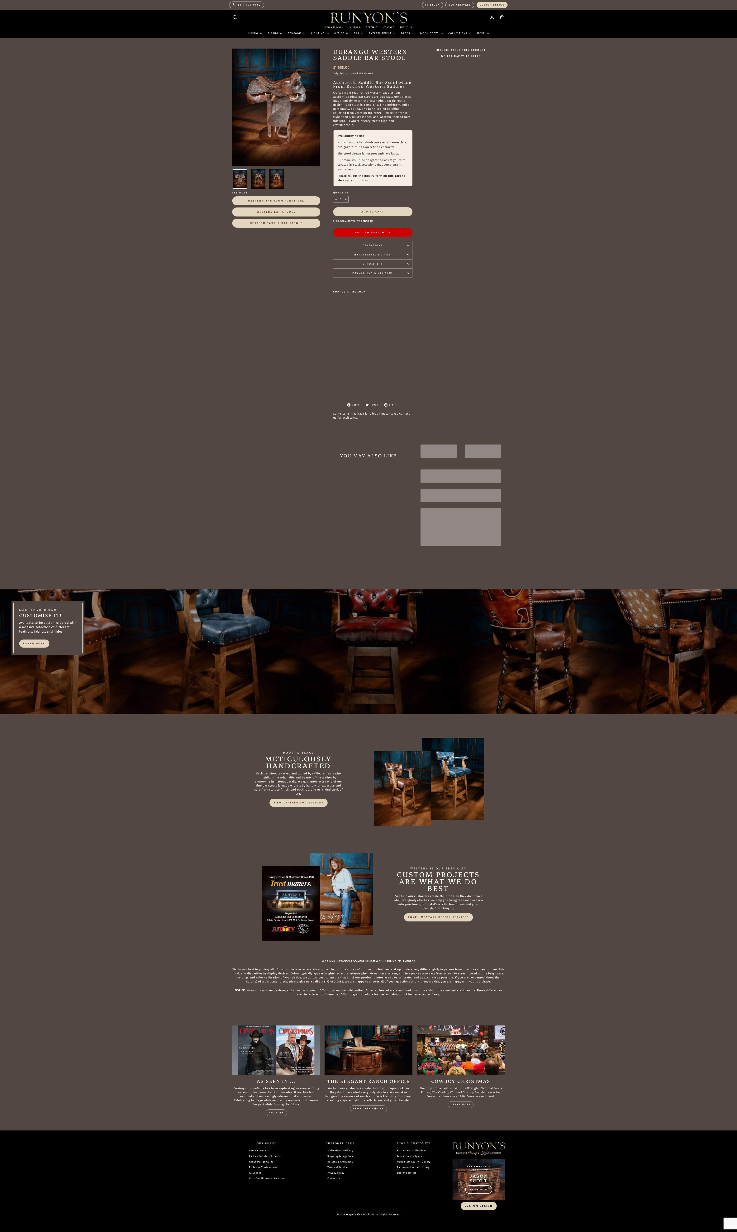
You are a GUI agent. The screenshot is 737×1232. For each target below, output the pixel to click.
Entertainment (381, 33)
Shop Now (478, 1189)
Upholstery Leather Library (413, 1161)
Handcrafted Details (372, 254)
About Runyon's (258, 1150)
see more (276, 1112)
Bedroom (295, 33)
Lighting (318, 33)
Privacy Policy (336, 1172)
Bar (357, 33)
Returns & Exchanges (340, 1161)
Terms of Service (337, 1167)
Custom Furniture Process (265, 1156)
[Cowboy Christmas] (461, 1050)
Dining (273, 33)
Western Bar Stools (276, 211)
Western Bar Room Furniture (276, 200)
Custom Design (492, 4)
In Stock (432, 4)
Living (253, 33)
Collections (458, 33)
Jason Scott (430, 33)
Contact (388, 27)
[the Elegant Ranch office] (369, 1050)
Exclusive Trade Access (263, 1167)
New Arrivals (460, 4)
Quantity (341, 192)
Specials (372, 27)
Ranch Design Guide (261, 1161)
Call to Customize (372, 232)
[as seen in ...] (276, 1050)
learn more (34, 643)
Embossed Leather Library (413, 1167)
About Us (406, 27)
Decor (406, 33)
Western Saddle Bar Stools (276, 223)
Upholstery (373, 264)
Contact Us (334, 1178)
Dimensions (373, 245)
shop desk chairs (368, 1108)
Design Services (406, 1172)
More (481, 33)
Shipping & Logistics (340, 1156)
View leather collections (298, 802)
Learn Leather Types (409, 1156)
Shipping (338, 73)
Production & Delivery (372, 273)
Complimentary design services (438, 917)
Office (339, 33)
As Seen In (255, 1172)
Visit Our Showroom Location (267, 1178)
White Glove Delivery (340, 1150)
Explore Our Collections (411, 1150)
